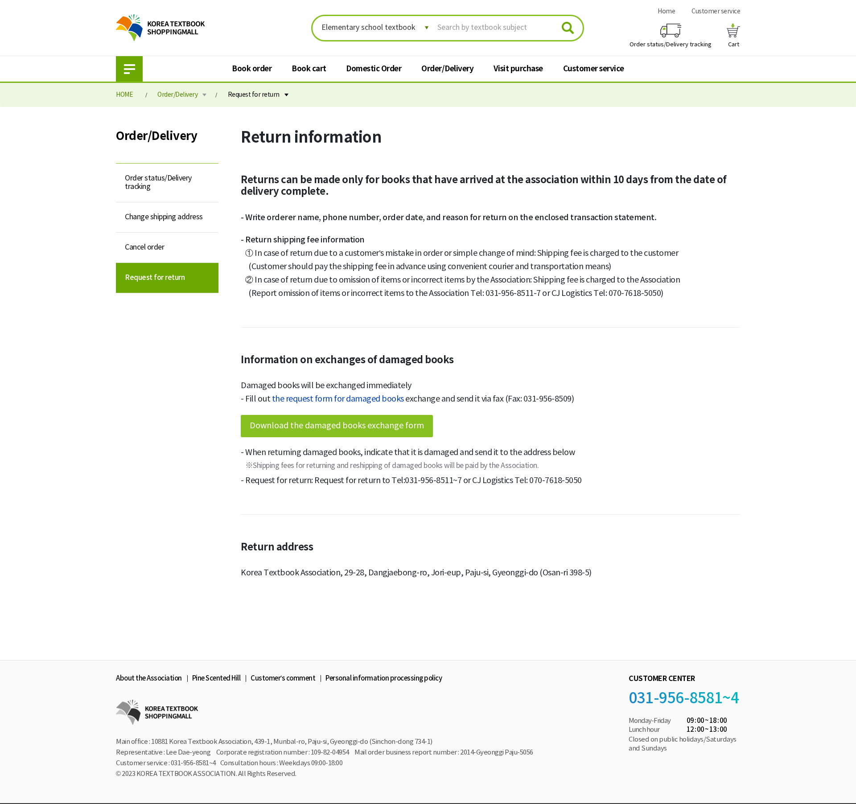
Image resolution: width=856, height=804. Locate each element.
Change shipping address (164, 217)
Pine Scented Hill (216, 678)
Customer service (715, 11)
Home (666, 11)
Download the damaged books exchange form (337, 426)
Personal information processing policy (383, 678)
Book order (252, 69)
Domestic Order (373, 69)
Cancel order (144, 247)
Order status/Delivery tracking (158, 182)
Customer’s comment (283, 678)
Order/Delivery (447, 69)
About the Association (149, 678)
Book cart (309, 69)
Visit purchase (518, 69)
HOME (124, 94)
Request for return (254, 94)
